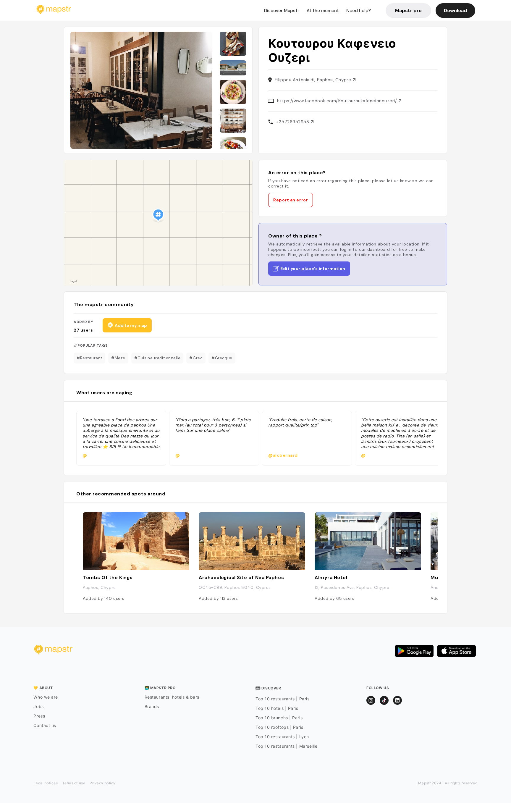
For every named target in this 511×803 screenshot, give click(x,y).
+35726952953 (293, 122)
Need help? (358, 11)
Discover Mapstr (281, 11)
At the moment (323, 11)
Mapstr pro (408, 10)
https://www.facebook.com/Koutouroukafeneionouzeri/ (337, 101)
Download (455, 10)
